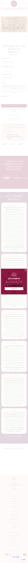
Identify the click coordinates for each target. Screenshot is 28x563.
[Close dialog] (26, 270)
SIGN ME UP (14, 288)
